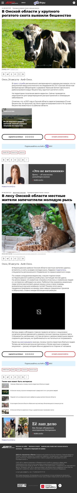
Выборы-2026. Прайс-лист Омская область (54, 446)
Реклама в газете (34, 446)
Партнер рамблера (33, 485)
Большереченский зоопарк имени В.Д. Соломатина (29, 254)
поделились (61, 270)
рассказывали (26, 342)
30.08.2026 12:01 (6, 192)
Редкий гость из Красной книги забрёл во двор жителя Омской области (33, 397)
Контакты (19, 449)
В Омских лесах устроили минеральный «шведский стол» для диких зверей (34, 390)
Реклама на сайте (21, 446)
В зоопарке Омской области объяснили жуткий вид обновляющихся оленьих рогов (36, 403)
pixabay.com (14, 69)
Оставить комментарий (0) (60, 137)
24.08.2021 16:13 (6, 8)
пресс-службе (19, 83)
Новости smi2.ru (8, 186)
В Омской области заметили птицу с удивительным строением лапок (32, 410)
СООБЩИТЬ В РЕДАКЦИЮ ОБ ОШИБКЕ (34, 449)
